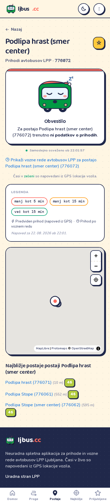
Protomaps (59, 348)
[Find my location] (96, 280)
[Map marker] (55, 301)
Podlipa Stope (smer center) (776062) (42, 405)
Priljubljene (98, 499)
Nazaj (16, 29)
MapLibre (42, 348)
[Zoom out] (96, 266)
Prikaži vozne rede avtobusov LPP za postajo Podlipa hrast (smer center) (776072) (50, 163)
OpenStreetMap (83, 348)
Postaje (55, 499)
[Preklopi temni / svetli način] (83, 8)
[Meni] (99, 8)
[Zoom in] (96, 256)
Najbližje (76, 499)
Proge (33, 499)
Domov (12, 499)
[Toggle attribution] (98, 348)
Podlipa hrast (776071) (28, 382)
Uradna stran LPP (22, 476)
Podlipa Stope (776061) (29, 394)
